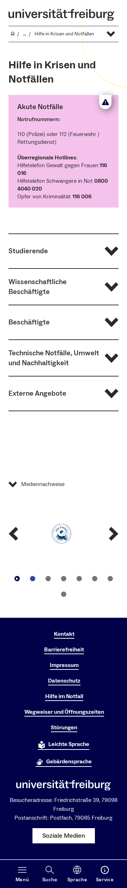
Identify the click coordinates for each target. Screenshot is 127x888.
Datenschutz (64, 680)
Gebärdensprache (69, 761)
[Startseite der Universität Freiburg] (61, 15)
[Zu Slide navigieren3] (63, 578)
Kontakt (64, 634)
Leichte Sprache (68, 744)
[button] (63, 251)
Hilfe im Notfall (64, 696)
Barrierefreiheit (64, 649)
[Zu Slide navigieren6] (110, 578)
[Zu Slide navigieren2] (48, 578)
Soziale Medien (63, 836)
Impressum (64, 665)
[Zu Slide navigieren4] (79, 578)
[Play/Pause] (17, 578)
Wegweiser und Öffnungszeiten (64, 712)
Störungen (64, 727)
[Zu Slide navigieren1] (32, 578)
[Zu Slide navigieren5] (94, 578)
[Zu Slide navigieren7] (63, 594)
